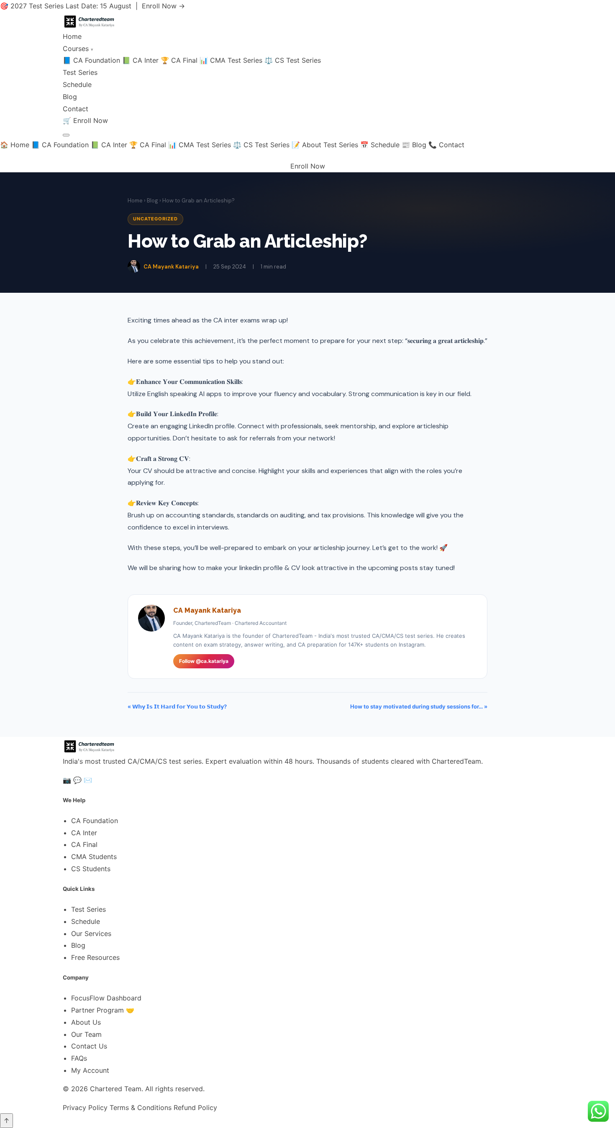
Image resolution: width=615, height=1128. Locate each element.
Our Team (86, 1034)
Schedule (77, 84)
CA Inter (84, 833)
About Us (86, 1022)
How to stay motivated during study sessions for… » (418, 706)
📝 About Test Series (325, 145)
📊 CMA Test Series (231, 60)
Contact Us (89, 1046)
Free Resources (95, 957)
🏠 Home (14, 145)
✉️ (88, 780)
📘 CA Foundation (91, 60)
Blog (70, 96)
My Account (90, 1070)
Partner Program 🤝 (102, 1010)
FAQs (79, 1058)
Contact (75, 109)
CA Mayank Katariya (171, 266)
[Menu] (66, 135)
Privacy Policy (85, 1107)
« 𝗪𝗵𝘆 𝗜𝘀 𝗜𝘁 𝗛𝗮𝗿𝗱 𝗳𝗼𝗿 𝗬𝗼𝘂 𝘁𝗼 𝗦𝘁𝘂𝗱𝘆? (177, 706)
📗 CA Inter (140, 60)
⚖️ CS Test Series (292, 60)
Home (72, 36)
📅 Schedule (380, 145)
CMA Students (94, 856)
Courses (78, 48)
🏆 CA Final (179, 60)
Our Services (91, 933)
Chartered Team (115, 1089)
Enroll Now (90, 120)
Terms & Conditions (141, 1107)
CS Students (90, 869)
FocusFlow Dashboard (106, 998)
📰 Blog (414, 145)
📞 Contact (446, 145)
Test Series (80, 72)
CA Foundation (94, 820)
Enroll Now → (163, 6)
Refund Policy (195, 1107)
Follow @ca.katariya (203, 661)
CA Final (84, 844)
